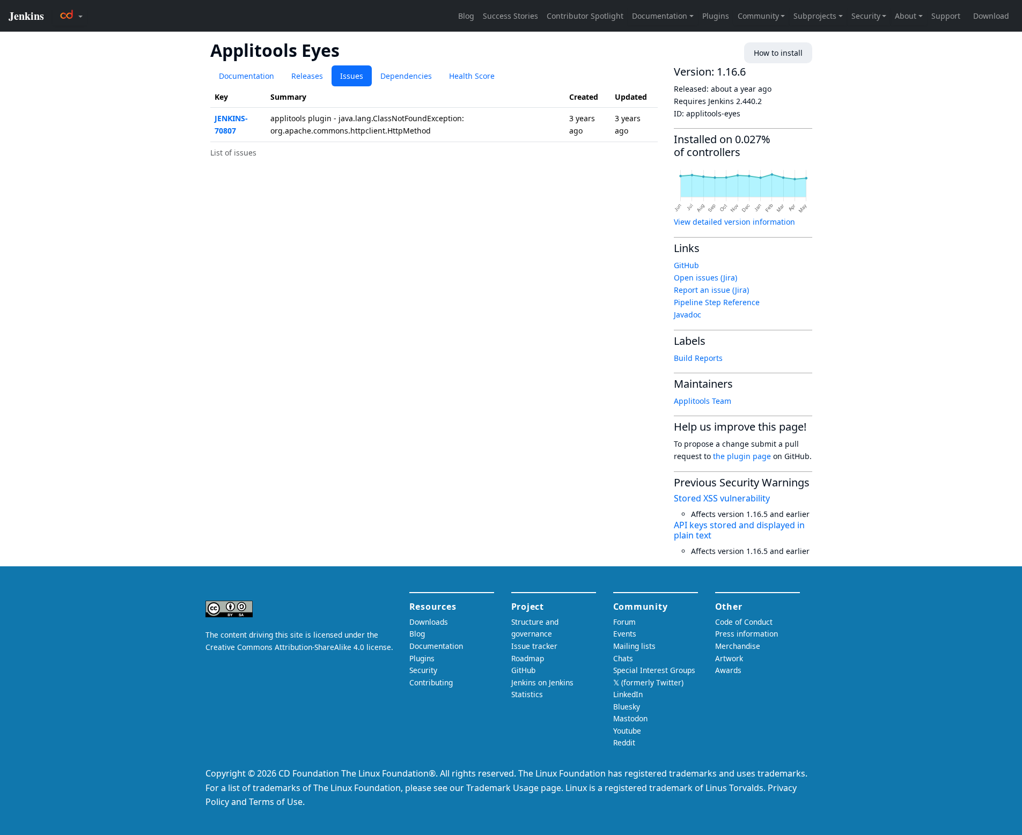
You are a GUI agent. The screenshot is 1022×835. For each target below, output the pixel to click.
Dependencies (406, 76)
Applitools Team (702, 401)
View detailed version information (734, 222)
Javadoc (687, 314)
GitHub (686, 265)
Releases (307, 76)
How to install (778, 53)
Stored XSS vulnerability (722, 498)
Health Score (472, 76)
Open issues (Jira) (705, 277)
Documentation (246, 76)
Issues (351, 76)
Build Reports (698, 358)
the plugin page (742, 456)
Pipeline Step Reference (717, 302)
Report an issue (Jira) (711, 290)
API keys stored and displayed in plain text (739, 530)
